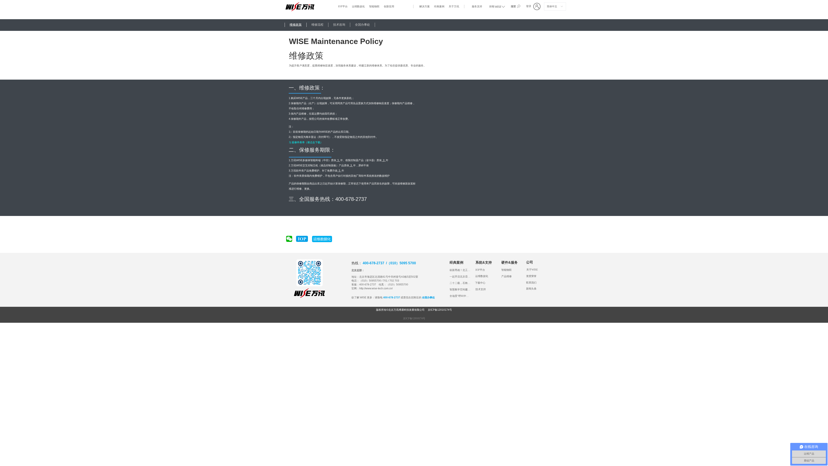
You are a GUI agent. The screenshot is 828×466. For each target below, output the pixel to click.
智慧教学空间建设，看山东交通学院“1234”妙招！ (460, 289)
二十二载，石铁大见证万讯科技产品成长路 (460, 283)
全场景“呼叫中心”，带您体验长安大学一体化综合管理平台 (460, 296)
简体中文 (552, 6)
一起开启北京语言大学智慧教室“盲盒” (460, 276)
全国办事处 (362, 24)
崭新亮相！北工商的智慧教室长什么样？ (460, 270)
